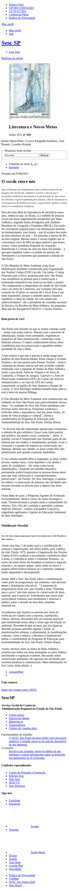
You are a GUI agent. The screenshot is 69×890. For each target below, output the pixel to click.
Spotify (13, 859)
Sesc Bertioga (17, 785)
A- (31, 164)
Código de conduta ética (23, 728)
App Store (15, 862)
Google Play (16, 865)
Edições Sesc (16, 775)
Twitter (35, 826)
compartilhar (16, 671)
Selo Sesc (14, 779)
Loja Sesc (14, 52)
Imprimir (14, 167)
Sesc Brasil (15, 885)
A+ (36, 164)
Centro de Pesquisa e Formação (27, 772)
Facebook (14, 800)
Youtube (14, 829)
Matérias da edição (12, 58)
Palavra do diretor (19, 718)
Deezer (13, 855)
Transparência (17, 725)
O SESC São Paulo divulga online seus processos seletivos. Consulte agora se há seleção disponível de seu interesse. (37, 741)
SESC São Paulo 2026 (22, 882)
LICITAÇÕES (17, 11)
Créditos (14, 878)
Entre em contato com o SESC (19, 689)
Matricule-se (16, 721)
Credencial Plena (19, 14)
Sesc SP (11, 42)
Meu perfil (15, 30)
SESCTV (14, 782)
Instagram (14, 803)
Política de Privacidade (22, 17)
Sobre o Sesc (16, 4)
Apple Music (37, 852)
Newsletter (15, 869)
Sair (11, 33)
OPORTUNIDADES (21, 7)
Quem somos (16, 715)
